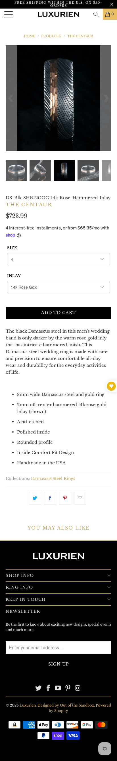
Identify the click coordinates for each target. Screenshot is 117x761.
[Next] (106, 98)
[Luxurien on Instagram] (78, 688)
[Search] (96, 14)
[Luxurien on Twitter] (38, 688)
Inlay (14, 275)
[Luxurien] (58, 14)
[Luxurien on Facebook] (48, 688)
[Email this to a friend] (80, 498)
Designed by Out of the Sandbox (65, 705)
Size (12, 247)
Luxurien (28, 705)
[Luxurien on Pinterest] (68, 688)
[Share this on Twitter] (35, 498)
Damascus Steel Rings (53, 478)
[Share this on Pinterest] (65, 498)
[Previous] (11, 98)
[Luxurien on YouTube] (58, 688)
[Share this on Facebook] (50, 498)
